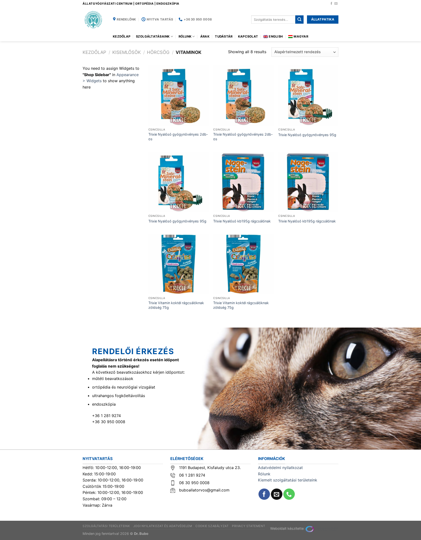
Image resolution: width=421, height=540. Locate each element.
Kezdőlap (121, 36)
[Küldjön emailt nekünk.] (336, 3)
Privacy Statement (248, 526)
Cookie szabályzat (212, 526)
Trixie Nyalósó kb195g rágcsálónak (242, 221)
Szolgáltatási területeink (106, 526)
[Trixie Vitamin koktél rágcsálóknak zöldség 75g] (178, 264)
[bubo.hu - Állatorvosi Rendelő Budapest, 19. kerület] (94, 19)
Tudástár (223, 36)
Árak (205, 36)
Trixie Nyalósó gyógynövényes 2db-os (178, 136)
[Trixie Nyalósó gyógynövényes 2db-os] (178, 95)
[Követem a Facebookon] (331, 3)
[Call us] (289, 494)
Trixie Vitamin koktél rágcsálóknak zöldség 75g (176, 305)
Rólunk (185, 36)
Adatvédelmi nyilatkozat (280, 467)
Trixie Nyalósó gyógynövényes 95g (307, 135)
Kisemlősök (126, 52)
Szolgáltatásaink (153, 36)
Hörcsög (158, 52)
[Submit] (299, 19)
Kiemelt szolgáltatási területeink (287, 480)
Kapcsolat (248, 36)
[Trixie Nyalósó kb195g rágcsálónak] (243, 182)
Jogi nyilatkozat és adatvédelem (162, 526)
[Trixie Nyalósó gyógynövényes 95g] (308, 95)
